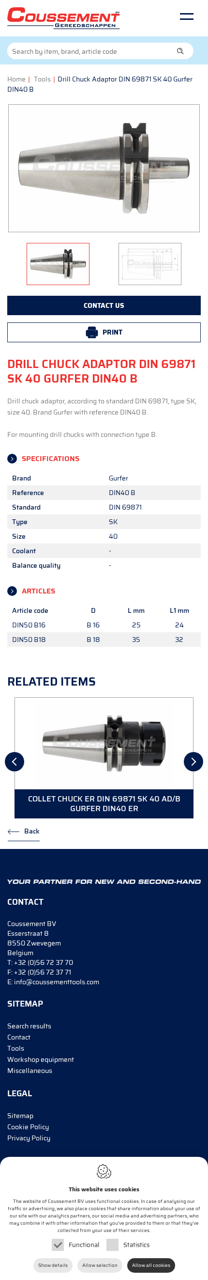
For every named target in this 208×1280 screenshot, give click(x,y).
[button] (180, 51)
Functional (84, 1245)
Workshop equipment (40, 1059)
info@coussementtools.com (56, 981)
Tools (42, 79)
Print (112, 332)
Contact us (104, 305)
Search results (29, 1026)
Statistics (136, 1245)
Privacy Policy (28, 1138)
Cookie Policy (28, 1126)
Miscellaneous (29, 1070)
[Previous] (14, 761)
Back (32, 831)
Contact (18, 1037)
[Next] (193, 761)
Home (16, 79)
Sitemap (20, 1115)
